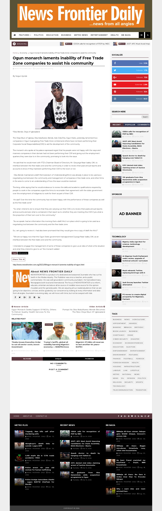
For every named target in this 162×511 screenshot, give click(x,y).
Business (66, 35)
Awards (133, 323)
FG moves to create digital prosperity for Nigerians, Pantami (134, 296)
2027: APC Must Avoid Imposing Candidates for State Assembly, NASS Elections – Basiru (85, 443)
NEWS (115, 378)
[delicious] (148, 416)
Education (52, 35)
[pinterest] (128, 416)
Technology (119, 386)
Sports (139, 382)
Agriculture (138, 319)
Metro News (81, 35)
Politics (39, 35)
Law (125, 370)
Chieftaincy (119, 335)
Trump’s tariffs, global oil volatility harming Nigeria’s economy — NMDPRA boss (56, 344)
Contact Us (41, 416)
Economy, (49, 68)
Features (24, 35)
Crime (130, 335)
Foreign (140, 359)
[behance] (141, 416)
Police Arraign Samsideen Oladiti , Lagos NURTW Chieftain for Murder (39, 482)
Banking (117, 327)
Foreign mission (121, 362)
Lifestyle (134, 370)
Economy (23, 53)
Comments (144, 125)
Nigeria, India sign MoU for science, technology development (134, 244)
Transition (141, 390)
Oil (122, 378)
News (60, 44)
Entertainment (99, 35)
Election (131, 347)
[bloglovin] (132, 416)
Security (129, 382)
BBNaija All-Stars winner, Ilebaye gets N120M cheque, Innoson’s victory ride (130, 434)
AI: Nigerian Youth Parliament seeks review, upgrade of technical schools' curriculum (135, 258)
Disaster (135, 339)
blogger (27, 359)
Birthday (139, 327)
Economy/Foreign (134, 343)
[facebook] (118, 416)
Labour (116, 370)
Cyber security (120, 339)
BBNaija (128, 327)
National (126, 374)
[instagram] (145, 416)
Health (115, 35)
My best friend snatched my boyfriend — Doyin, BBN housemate (130, 462)
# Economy (23, 253)
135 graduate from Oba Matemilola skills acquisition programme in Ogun (135, 179)
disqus (58, 359)
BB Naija (126, 35)
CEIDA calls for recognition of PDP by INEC (82, 44)
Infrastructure (132, 366)
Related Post (19, 319)
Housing (117, 366)
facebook (89, 359)
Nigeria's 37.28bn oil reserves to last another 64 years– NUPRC (90, 344)
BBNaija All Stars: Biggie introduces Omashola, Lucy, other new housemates (130, 448)
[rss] (138, 416)
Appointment (119, 323)
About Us (27, 416)
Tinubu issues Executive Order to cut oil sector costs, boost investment (26, 344)
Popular (130, 125)
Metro (116, 374)
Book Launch (119, 331)
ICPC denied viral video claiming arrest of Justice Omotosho (134, 167)
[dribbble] (135, 416)
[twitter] (121, 416)
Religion (117, 382)
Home (15, 53)
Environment (119, 355)
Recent (117, 125)
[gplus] (125, 416)
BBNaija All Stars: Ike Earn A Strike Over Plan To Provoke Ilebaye (130, 476)
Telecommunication (123, 390)
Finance (117, 359)
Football (128, 359)
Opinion (131, 378)
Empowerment (120, 351)
